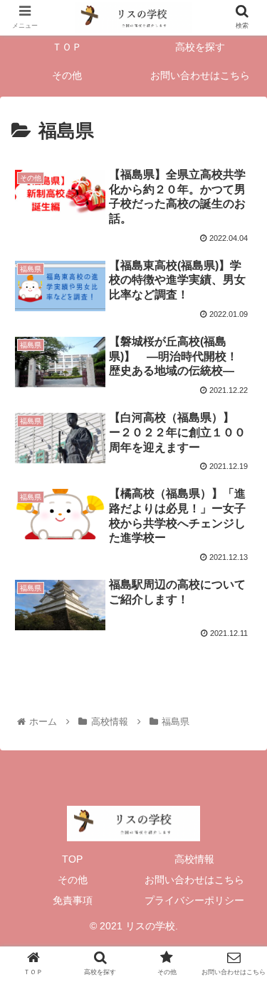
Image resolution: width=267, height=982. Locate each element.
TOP (72, 859)
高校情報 (194, 859)
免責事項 (73, 900)
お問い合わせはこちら (194, 879)
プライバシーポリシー (194, 900)
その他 (73, 879)
